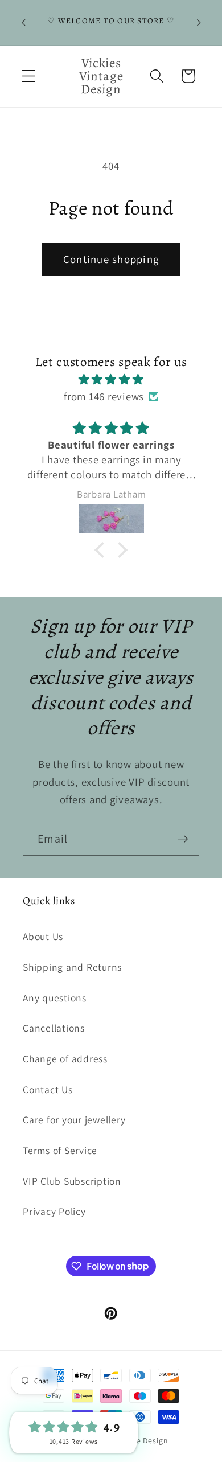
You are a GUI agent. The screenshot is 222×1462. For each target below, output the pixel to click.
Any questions (55, 997)
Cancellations (54, 1027)
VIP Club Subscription (72, 1181)
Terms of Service (60, 1150)
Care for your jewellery (74, 1119)
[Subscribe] (183, 839)
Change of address (65, 1058)
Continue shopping (111, 259)
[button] (28, 76)
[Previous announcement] (23, 22)
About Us (43, 936)
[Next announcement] (198, 22)
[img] (111, 379)
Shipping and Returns (72, 967)
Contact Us (48, 1089)
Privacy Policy (54, 1211)
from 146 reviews (104, 396)
